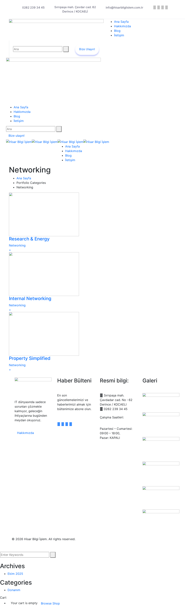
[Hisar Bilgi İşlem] (19, 141)
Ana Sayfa (23, 178)
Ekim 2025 (15, 574)
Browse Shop (50, 603)
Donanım (14, 590)
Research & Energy (29, 239)
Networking (17, 245)
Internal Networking (30, 298)
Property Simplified (29, 358)
